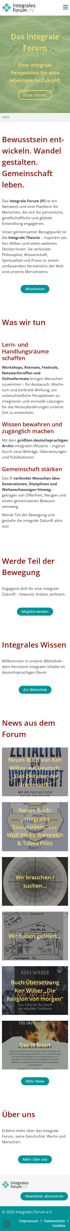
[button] (7, 1224)
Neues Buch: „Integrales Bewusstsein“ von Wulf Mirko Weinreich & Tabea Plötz (35, 826)
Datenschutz (54, 1221)
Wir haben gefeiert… (35, 935)
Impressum (28, 1221)
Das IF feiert (35, 1045)
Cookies (58, 1225)
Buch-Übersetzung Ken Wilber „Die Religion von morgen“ (35, 990)
